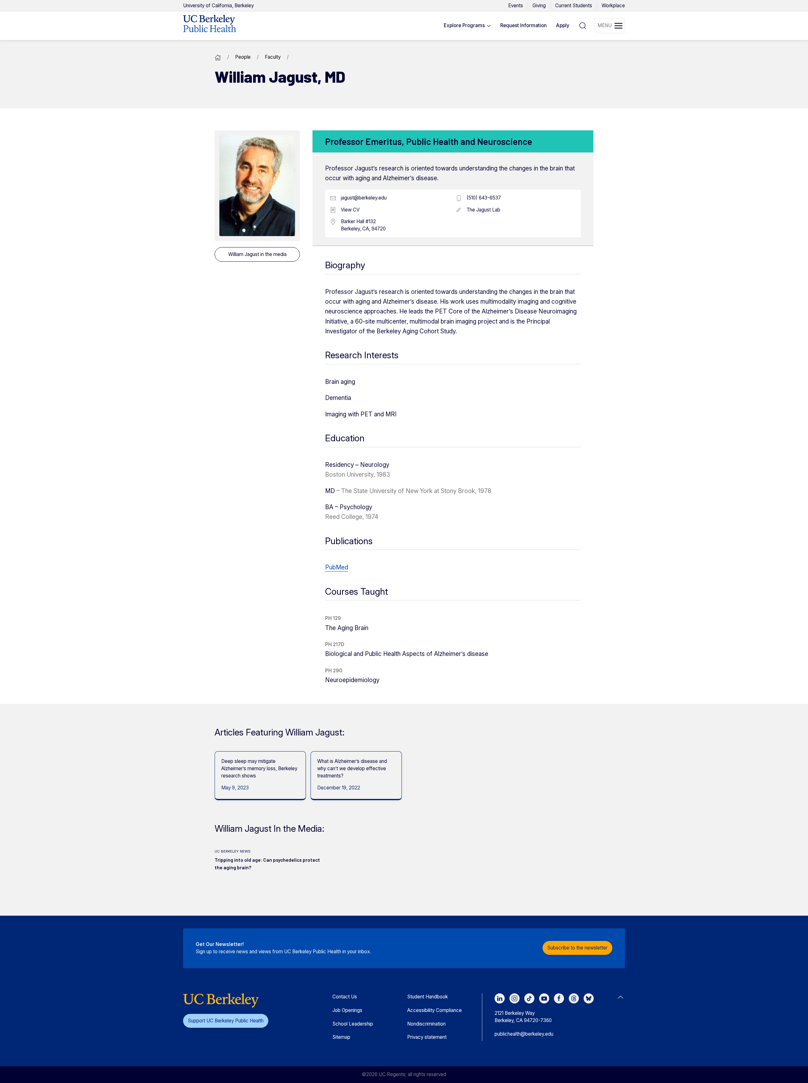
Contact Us (344, 997)
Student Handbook (427, 997)
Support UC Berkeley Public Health (226, 1021)
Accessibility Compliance (434, 1010)
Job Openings (347, 1010)
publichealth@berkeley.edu (524, 1034)
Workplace (613, 6)
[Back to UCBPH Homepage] (209, 26)
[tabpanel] (258, 775)
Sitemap (341, 1037)
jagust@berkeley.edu (364, 198)
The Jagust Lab (483, 210)
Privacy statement (427, 1037)
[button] (467, 26)
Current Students (573, 6)
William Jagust (257, 254)
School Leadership (352, 1024)
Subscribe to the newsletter (577, 948)
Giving (539, 6)
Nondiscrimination (426, 1024)
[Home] (218, 57)
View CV (350, 210)
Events (515, 6)
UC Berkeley (218, 6)
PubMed (336, 567)
